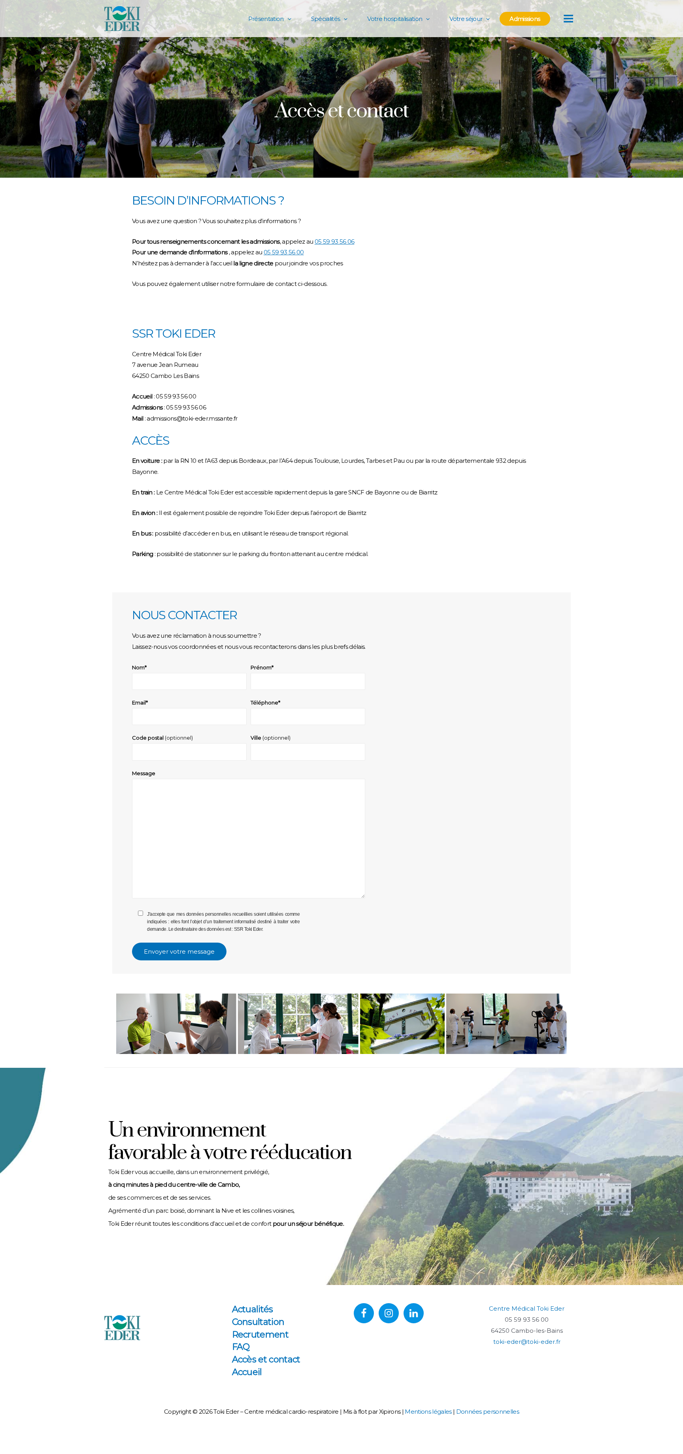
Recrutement (260, 1334)
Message (143, 773)
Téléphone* (265, 702)
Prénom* (262, 667)
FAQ (241, 1346)
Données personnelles (487, 1411)
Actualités (252, 1309)
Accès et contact (266, 1359)
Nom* (139, 667)
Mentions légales (428, 1411)
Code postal (162, 738)
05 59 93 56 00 (284, 252)
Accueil (247, 1372)
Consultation (258, 1322)
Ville (271, 738)
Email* (140, 702)
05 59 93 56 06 (335, 241)
